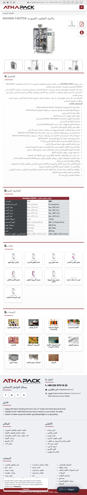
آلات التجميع (9, 441)
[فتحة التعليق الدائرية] (33, 256)
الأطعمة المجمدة (73, 327)
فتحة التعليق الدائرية (33, 262)
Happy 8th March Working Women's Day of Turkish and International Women (35, 409)
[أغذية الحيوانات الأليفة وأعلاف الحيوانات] (53, 340)
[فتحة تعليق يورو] (53, 256)
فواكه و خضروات (37, 473)
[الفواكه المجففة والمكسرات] (53, 322)
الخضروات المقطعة (34, 345)
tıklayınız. (17, 486)
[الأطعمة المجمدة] (73, 322)
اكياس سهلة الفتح (13, 262)
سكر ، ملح (8, 467)
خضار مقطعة (63, 467)
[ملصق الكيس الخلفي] (13, 273)
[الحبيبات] (53, 357)
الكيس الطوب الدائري (54, 438)
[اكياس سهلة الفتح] (13, 256)
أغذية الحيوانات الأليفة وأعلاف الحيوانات (53, 346)
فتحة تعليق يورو (53, 262)
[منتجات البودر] (13, 357)
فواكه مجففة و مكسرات (40, 465)
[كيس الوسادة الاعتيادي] (13, 291)
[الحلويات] (13, 340)
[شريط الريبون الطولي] (33, 273)
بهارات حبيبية (9, 470)
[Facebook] (5, 395)
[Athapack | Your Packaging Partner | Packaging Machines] (19, 8)
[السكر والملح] (33, 322)
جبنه (33, 475)
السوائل (61, 484)
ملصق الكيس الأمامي (73, 262)
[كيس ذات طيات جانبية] (73, 273)
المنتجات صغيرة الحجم (33, 362)
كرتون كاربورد (52, 446)
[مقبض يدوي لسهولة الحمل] (53, 273)
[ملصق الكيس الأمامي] (73, 256)
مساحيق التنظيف (73, 345)
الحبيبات (53, 362)
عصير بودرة (9, 475)
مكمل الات (8, 444)
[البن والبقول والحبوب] (13, 322)
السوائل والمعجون (65, 465)
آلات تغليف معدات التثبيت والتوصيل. (17, 435)
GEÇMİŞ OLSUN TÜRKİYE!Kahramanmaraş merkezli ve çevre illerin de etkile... (34, 412)
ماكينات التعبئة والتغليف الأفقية (15, 433)
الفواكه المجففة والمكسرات (53, 328)
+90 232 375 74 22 (57, 385)
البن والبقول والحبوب (13, 327)
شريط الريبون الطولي (33, 280)
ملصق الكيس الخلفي (13, 280)
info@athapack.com (36, 2)
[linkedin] (24, 395)
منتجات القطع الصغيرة (66, 481)
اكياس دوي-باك (52, 444)
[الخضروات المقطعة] (33, 340)
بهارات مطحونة (10, 473)
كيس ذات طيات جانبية (73, 280)
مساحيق (61, 478)
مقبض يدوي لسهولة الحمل (53, 281)
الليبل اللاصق (51, 449)
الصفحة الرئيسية (8, 13)
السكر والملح (33, 327)
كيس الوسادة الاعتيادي (13, 297)
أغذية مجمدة (36, 467)
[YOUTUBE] (11, 395)
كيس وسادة (51, 430)
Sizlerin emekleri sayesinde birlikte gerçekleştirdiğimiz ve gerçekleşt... (32, 414)
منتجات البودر (13, 362)
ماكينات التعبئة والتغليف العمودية (15, 430)
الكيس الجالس (52, 433)
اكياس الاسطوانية (53, 452)
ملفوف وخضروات (38, 470)
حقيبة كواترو (51, 435)
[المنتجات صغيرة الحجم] (33, 357)
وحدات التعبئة (9, 438)
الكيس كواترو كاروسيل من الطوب (58, 441)
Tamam (25, 489)
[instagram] (18, 395)
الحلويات (13, 345)
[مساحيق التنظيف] (73, 340)
